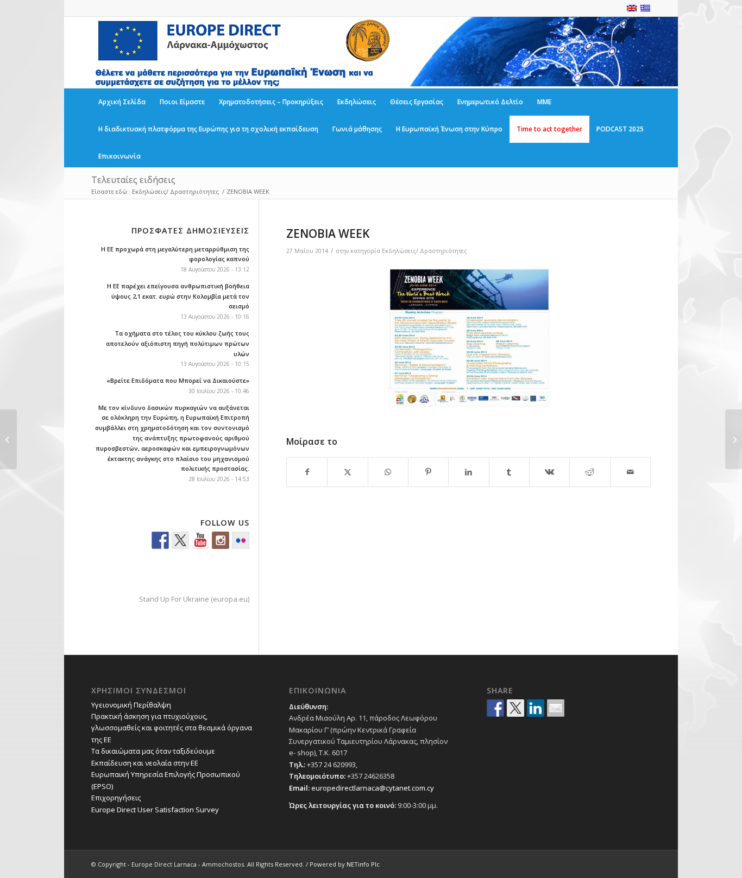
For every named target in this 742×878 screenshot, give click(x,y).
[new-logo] (241, 52)
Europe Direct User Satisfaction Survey (155, 809)
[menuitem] (122, 102)
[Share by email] (555, 708)
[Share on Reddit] (589, 472)
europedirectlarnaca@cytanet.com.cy (372, 788)
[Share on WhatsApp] (388, 472)
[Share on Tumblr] (509, 472)
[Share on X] (347, 472)
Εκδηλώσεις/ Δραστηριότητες (424, 251)
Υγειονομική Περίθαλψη (131, 705)
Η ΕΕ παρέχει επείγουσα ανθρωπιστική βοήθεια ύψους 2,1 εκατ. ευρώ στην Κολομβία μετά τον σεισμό (178, 296)
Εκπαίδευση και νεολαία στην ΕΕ (144, 763)
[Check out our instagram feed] (220, 540)
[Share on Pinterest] (428, 472)
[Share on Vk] (549, 472)
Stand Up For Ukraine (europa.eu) (194, 599)
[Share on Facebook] (307, 472)
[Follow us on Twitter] (180, 540)
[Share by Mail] (630, 472)
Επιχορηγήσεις (116, 798)
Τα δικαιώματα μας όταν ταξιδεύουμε (153, 751)
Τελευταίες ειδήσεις (133, 180)
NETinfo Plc (363, 864)
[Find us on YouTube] (200, 540)
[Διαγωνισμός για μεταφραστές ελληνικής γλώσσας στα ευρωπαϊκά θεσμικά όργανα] (8, 439)
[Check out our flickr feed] (240, 540)
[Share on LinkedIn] (468, 472)
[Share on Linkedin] (535, 708)
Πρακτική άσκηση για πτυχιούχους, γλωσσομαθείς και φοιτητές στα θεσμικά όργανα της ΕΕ (171, 727)
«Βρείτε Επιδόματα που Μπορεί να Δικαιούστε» (177, 380)
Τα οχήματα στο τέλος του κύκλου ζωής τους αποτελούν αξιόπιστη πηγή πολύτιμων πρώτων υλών (177, 343)
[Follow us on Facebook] (160, 540)
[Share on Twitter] (515, 708)
